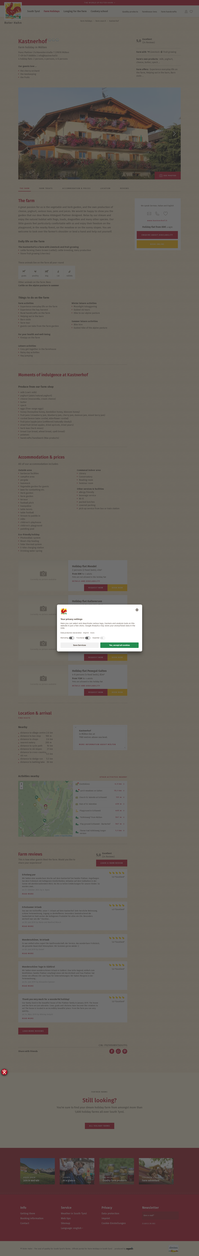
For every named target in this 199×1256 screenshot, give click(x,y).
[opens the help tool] (4, 1072)
